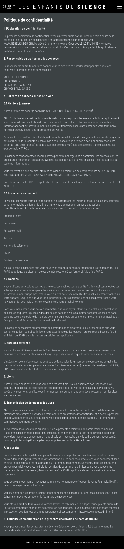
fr (9, 6)
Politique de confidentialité (88, 542)
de (4, 6)
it (13, 6)
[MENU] (119, 7)
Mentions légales (62, 542)
